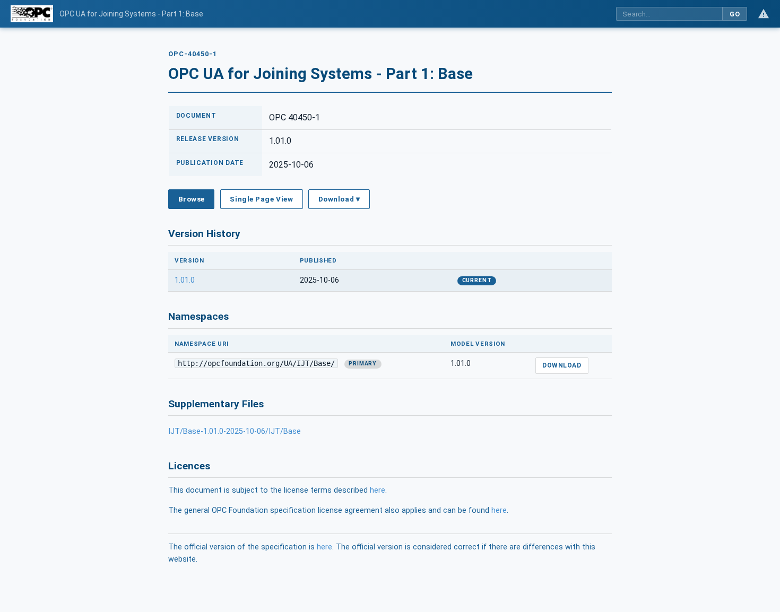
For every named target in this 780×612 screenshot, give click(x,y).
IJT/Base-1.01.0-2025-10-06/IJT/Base (234, 431)
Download (561, 365)
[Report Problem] (763, 14)
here (377, 490)
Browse (191, 199)
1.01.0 (185, 280)
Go (735, 14)
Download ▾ (339, 199)
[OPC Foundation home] (32, 13)
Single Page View (261, 199)
